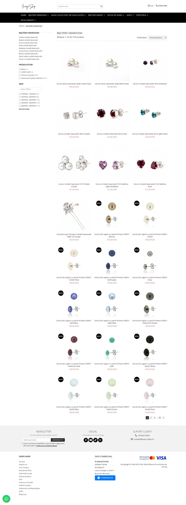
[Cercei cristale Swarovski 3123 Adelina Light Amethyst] (112, 164)
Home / (22, 26)
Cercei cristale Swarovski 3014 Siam (112, 134)
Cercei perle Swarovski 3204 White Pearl (112, 84)
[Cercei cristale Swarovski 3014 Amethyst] (150, 63)
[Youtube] (90, 440)
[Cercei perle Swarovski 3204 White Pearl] (112, 63)
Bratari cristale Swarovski (28, 40)
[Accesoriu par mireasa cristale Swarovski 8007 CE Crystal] (74, 214)
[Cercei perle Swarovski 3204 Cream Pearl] (74, 63)
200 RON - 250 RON (28, 100)
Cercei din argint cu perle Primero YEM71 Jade (111, 365)
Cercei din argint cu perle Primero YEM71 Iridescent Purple (149, 321)
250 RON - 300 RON (28, 103)
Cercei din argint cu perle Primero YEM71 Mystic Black (149, 365)
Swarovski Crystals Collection (32, 78)
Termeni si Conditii (26, 482)
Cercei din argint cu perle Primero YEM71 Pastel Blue (73, 408)
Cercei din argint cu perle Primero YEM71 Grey (149, 278)
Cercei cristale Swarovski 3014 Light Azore (150, 134)
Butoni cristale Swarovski (28, 53)
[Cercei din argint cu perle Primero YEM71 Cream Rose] (74, 261)
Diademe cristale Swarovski (29, 48)
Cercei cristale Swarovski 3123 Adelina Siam (150, 185)
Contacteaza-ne (107, 478)
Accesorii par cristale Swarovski (30, 51)
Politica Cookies (25, 485)
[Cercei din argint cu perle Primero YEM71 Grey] (150, 261)
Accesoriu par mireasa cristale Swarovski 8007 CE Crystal (74, 235)
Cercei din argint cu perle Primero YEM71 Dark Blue (73, 321)
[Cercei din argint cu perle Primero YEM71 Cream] (150, 214)
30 (160, 417)
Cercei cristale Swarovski (28, 43)
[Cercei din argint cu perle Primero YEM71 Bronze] (112, 214)
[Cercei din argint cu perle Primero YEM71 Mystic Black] (150, 347)
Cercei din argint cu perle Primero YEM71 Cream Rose (73, 278)
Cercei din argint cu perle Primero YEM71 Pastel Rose (149, 408)
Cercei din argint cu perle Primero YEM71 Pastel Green (111, 408)
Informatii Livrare (25, 473)
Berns (23, 69)
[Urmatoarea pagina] (163, 417)
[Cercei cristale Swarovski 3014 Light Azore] (150, 113)
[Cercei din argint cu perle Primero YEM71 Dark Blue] (74, 304)
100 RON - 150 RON (28, 94)
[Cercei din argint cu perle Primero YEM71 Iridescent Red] (74, 347)
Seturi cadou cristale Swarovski (30, 56)
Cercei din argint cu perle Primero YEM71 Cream (149, 235)
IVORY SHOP (26, 72)
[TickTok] (95, 440)
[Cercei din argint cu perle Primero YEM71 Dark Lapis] (112, 261)
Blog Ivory (23, 494)
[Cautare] (101, 6)
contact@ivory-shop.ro (144, 439)
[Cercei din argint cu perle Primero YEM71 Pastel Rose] (150, 390)
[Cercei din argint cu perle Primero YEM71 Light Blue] (112, 304)
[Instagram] (100, 440)
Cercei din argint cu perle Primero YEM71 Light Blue (111, 321)
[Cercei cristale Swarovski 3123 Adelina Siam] (150, 164)
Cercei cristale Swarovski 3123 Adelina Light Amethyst (112, 185)
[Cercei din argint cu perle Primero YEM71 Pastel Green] (112, 390)
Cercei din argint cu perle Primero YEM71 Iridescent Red (73, 365)
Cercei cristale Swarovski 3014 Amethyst (150, 84)
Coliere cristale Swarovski (28, 37)
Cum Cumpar (24, 467)
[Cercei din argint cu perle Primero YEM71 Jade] (112, 347)
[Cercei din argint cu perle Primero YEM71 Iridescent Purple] (150, 304)
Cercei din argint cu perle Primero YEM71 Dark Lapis (111, 278)
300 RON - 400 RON (28, 106)
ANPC (21, 491)
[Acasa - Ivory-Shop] (31, 6)
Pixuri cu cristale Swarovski (29, 59)
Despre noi (23, 464)
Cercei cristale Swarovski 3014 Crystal (74, 134)
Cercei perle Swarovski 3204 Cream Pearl (74, 84)
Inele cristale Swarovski (27, 45)
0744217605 (144, 435)
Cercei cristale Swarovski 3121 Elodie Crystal (74, 185)
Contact (22, 461)
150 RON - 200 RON (28, 97)
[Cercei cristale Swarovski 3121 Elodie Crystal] (74, 164)
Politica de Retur (25, 476)
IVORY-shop (24, 456)
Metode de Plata (25, 470)
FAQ (20, 479)
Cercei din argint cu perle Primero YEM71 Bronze (111, 235)
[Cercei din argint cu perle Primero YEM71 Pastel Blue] (74, 390)
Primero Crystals (27, 75)
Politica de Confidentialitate (46, 446)
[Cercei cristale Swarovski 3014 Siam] (112, 113)
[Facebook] (86, 440)
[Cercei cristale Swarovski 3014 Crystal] (74, 113)
